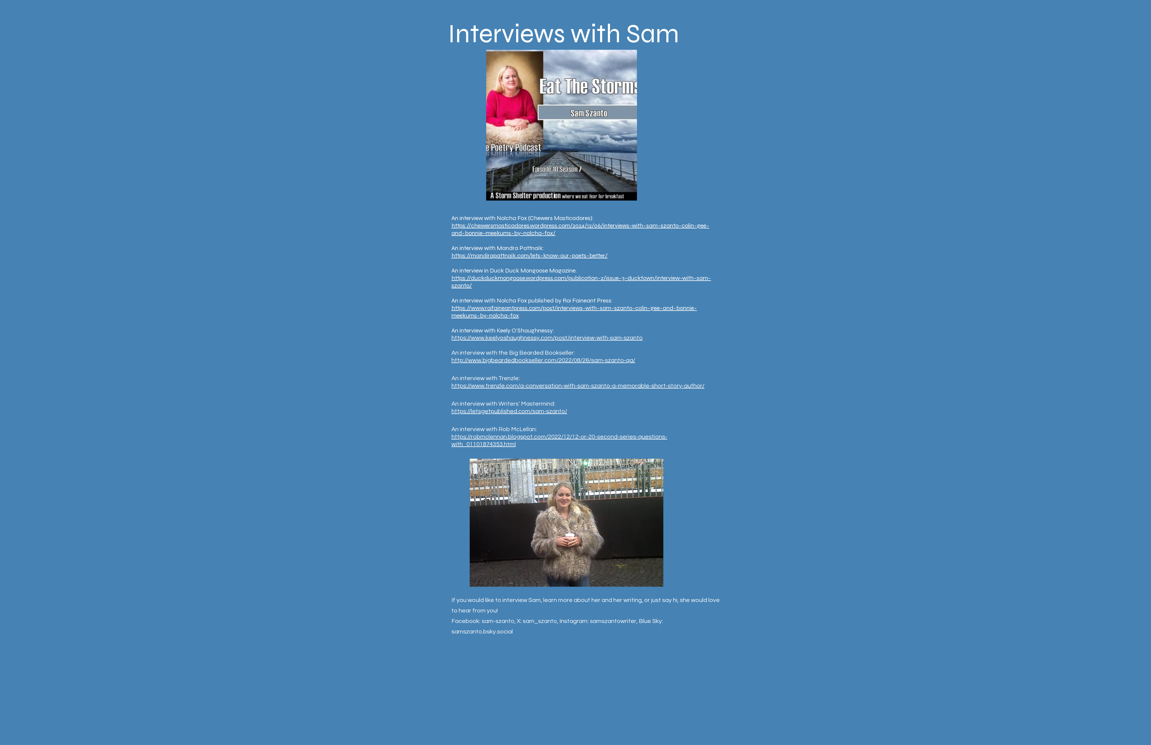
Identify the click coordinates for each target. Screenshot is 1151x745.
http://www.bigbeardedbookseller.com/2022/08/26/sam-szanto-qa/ (543, 360)
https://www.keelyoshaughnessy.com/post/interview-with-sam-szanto (547, 338)
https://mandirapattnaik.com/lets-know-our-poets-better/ (529, 255)
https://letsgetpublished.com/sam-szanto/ (509, 411)
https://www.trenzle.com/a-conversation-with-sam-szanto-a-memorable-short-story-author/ (577, 386)
